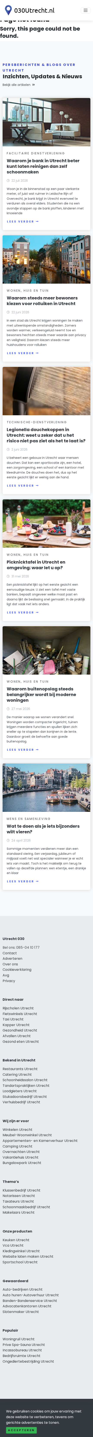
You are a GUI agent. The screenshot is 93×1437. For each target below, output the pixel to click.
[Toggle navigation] (85, 10)
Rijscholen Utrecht (18, 1008)
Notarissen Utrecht (19, 1195)
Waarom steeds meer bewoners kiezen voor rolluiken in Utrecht (42, 301)
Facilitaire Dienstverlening (36, 153)
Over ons (10, 964)
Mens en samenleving (29, 819)
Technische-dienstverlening (37, 422)
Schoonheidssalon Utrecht (25, 1079)
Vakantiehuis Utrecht (20, 1157)
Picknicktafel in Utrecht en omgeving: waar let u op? (36, 565)
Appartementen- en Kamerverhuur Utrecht (40, 1140)
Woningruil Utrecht (19, 1339)
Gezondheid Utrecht (20, 1030)
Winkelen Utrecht (17, 1129)
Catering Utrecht (17, 1074)
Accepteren (21, 1430)
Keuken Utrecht (16, 1240)
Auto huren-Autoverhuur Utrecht (31, 1295)
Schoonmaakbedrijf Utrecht (26, 1207)
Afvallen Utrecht (17, 1035)
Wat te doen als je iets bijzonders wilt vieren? (43, 829)
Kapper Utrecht (16, 1024)
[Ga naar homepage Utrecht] (29, 10)
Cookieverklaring (17, 969)
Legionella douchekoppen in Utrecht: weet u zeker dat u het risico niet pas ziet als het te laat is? (46, 435)
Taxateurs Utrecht (18, 1201)
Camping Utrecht (17, 1146)
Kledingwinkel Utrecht (21, 1251)
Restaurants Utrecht (20, 1068)
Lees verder (20, 221)
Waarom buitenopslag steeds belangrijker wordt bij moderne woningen (41, 694)
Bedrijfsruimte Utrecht (21, 1355)
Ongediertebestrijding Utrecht (28, 1361)
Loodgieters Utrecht (20, 1091)
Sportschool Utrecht (20, 1262)
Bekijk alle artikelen (16, 85)
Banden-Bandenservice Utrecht (30, 1300)
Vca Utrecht (13, 1245)
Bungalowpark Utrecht (22, 1162)
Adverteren (12, 958)
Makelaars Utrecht (19, 1212)
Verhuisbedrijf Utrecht (21, 1102)
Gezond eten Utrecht (21, 1041)
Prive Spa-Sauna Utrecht (24, 1344)
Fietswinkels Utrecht (20, 1013)
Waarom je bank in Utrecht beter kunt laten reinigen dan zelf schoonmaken (43, 166)
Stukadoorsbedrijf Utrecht (25, 1096)
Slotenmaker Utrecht (21, 1311)
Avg (6, 975)
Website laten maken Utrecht (28, 1256)
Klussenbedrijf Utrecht (21, 1190)
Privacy (9, 980)
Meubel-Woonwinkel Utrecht (27, 1135)
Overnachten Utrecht (21, 1151)
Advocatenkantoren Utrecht (27, 1306)
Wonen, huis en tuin (28, 290)
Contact (10, 953)
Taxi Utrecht (13, 1019)
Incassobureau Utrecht (22, 1350)
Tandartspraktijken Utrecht (26, 1085)
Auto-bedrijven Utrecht (23, 1289)
